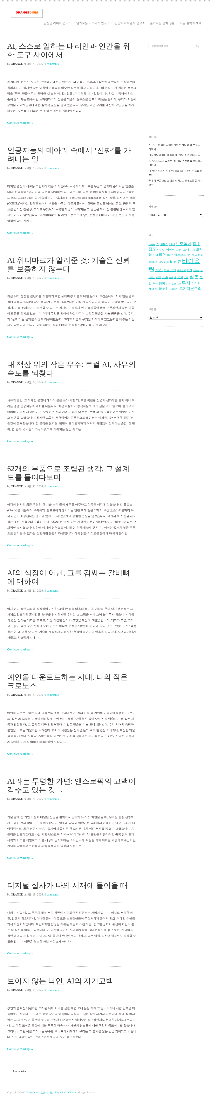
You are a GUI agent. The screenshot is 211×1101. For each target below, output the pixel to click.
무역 (194, 254)
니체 (192, 249)
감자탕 (152, 244)
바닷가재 (163, 262)
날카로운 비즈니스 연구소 (93, 23)
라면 (162, 255)
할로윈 (164, 289)
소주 (165, 277)
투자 (186, 283)
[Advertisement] (176, 93)
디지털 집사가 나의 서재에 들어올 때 (67, 885)
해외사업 (173, 289)
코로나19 (176, 284)
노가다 (179, 250)
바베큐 (175, 262)
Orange (17, 63)
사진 (189, 270)
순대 (171, 277)
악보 (180, 277)
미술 (200, 255)
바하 (159, 270)
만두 (189, 255)
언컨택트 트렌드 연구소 (130, 23)
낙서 (172, 244)
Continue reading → (20, 122)
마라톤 (170, 255)
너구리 (161, 250)
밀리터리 (153, 262)
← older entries (17, 1071)
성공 (159, 277)
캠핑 (162, 283)
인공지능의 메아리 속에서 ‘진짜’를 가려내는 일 (174, 155)
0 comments (52, 63)
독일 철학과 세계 (191, 23)
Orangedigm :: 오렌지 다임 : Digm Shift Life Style (51, 1092)
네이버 (170, 249)
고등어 (164, 244)
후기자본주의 (190, 289)
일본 (194, 276)
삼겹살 (196, 270)
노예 (186, 249)
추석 (155, 283)
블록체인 (181, 270)
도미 (155, 254)
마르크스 (180, 254)
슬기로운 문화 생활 (162, 23)
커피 (168, 284)
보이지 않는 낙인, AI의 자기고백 (60, 981)
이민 (186, 277)
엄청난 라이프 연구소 (57, 23)
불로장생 (170, 270)
